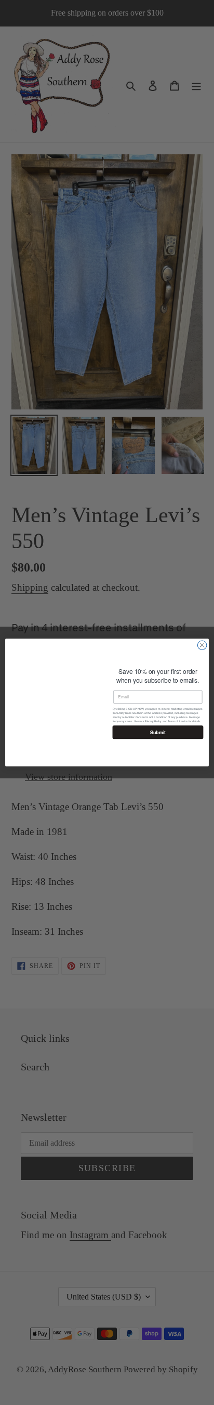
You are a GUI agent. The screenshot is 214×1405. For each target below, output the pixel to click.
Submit (158, 737)
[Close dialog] (202, 645)
